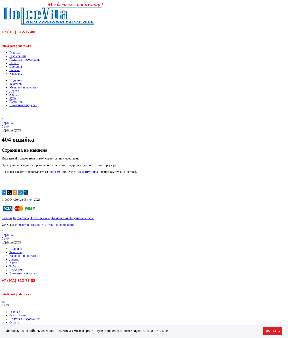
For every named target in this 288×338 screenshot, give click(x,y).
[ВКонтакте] (4, 192)
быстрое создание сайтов (36, 224)
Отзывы (14, 70)
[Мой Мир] (20, 192)
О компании (17, 56)
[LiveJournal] (26, 192)
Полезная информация (24, 59)
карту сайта (90, 171)
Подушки (15, 80)
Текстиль (15, 84)
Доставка (15, 66)
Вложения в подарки (23, 105)
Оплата (14, 63)
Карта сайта (21, 218)
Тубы (12, 98)
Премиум (15, 101)
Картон (14, 94)
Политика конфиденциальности (72, 218)
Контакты (16, 73)
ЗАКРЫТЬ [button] (273, 331)
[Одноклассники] (15, 192)
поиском (54, 171)
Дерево (14, 91)
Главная (14, 52)
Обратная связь (40, 218)
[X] (9, 192)
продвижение (65, 224)
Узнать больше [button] (157, 331)
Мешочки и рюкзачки (23, 87)
